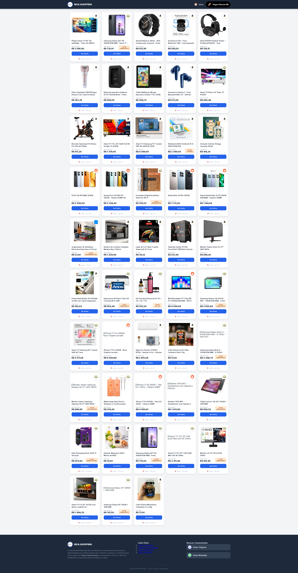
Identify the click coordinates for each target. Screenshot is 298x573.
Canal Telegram (145, 552)
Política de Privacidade (148, 547)
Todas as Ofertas (145, 545)
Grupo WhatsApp (146, 550)
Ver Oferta (84, 54)
